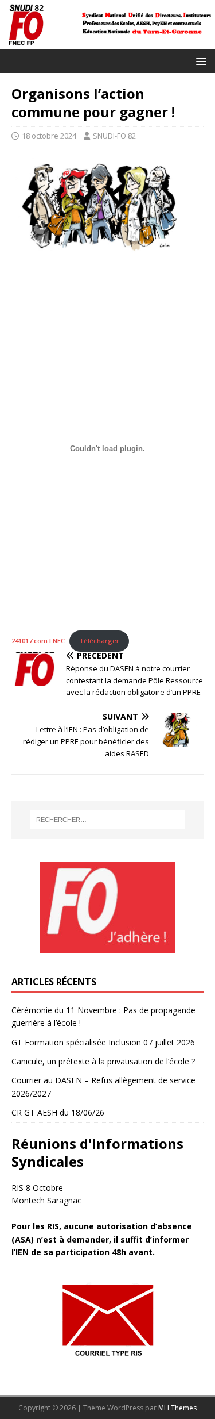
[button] (199, 60)
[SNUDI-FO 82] (107, 42)
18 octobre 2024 (49, 135)
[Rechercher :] (107, 819)
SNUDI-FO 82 (114, 135)
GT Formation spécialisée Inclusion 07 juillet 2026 (103, 1042)
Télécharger (99, 640)
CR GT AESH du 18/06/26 (57, 1112)
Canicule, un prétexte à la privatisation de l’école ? (103, 1061)
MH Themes (177, 1408)
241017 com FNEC (38, 640)
